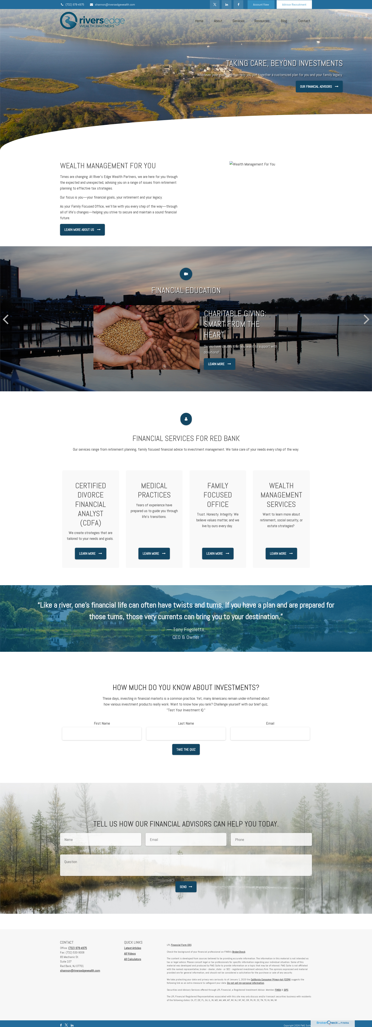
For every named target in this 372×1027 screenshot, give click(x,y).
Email (270, 723)
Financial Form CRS (181, 944)
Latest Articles (132, 948)
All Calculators (132, 959)
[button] (199, 20)
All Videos (130, 953)
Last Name (186, 723)
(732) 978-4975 (74, 4)
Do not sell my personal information (245, 982)
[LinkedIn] (226, 4)
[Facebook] (238, 4)
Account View (261, 4)
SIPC (286, 989)
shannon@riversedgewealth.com (115, 4)
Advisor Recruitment (294, 4)
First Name (102, 723)
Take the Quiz (186, 749)
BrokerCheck (238, 951)
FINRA (278, 989)
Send (183, 887)
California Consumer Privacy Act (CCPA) (271, 979)
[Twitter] (215, 4)
